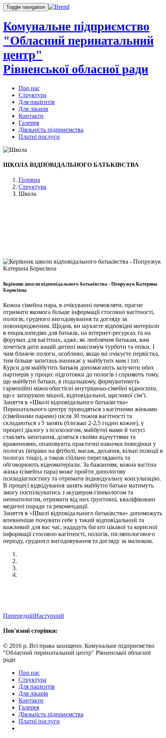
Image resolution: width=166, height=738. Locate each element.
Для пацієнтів (37, 102)
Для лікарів (33, 109)
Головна (29, 180)
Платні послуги (39, 136)
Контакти (31, 116)
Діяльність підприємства (51, 129)
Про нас (29, 88)
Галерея (29, 122)
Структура (32, 95)
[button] (18, 615)
